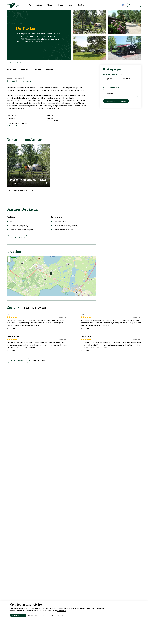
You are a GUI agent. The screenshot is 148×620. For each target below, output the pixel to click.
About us (80, 5)
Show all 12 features (17, 237)
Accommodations (35, 5)
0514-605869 (11, 118)
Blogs (60, 5)
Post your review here (18, 360)
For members (134, 5)
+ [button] (8, 258)
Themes (50, 5)
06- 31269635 (12, 121)
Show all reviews (39, 360)
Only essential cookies (55, 615)
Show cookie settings (36, 615)
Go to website (12, 126)
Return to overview (14, 62)
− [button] (8, 261)
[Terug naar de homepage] (13, 5)
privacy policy (61, 611)
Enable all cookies (18, 615)
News (70, 5)
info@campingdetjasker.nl (17, 123)
